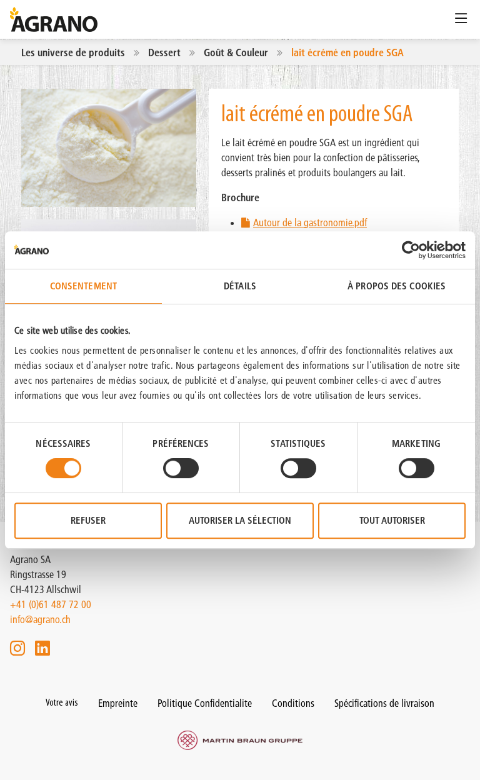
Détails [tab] (240, 286)
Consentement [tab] (83, 286)
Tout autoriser (392, 520)
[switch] (181, 468)
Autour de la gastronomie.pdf (310, 222)
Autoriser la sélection (240, 520)
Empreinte (118, 703)
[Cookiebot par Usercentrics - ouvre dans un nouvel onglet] (411, 250)
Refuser (88, 520)
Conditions (293, 703)
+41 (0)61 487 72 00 (50, 604)
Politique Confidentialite (205, 703)
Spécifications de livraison (384, 703)
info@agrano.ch (40, 619)
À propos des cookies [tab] (397, 286)
